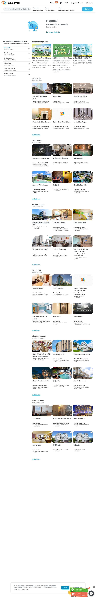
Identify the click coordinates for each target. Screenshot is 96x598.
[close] (94, 587)
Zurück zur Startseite (53, 32)
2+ (59, 154)
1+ (39, 414)
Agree (65, 587)
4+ (81, 154)
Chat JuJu (53, 3)
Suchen (87, 9)
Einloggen (89, 3)
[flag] (60, 3)
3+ (58, 377)
